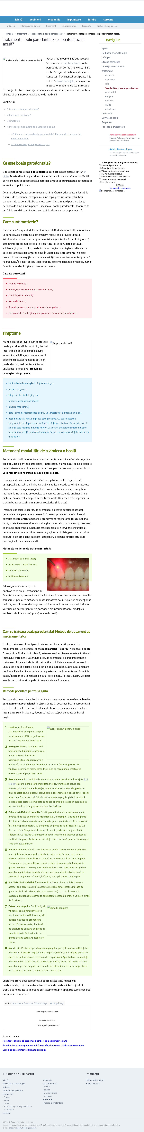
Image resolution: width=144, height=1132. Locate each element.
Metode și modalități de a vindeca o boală (31, 126)
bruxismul (109, 75)
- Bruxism (7, 1097)
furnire (92, 19)
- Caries (6, 1103)
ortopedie (54, 19)
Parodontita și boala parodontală (46, 33)
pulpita (108, 104)
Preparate (86, 25)
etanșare (109, 96)
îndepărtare (110, 109)
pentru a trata (72, 63)
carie (107, 83)
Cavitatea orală (69, 25)
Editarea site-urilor (95, 1080)
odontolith (110, 79)
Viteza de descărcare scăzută (115, 170)
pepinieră (35, 19)
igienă (18, 19)
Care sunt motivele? (19, 115)
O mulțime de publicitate (113, 168)
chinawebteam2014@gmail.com (22, 1128)
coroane (108, 19)
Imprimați (58, 1003)
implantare (74, 19)
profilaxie (109, 100)
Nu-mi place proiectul (111, 173)
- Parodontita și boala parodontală (17, 1106)
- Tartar (6, 1100)
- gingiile (46, 1089)
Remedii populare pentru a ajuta (30, 144)
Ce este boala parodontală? (23, 109)
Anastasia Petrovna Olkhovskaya (29, 1003)
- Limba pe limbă (50, 1093)
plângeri (11, 25)
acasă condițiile (65, 81)
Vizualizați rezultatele (120, 187)
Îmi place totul (108, 182)
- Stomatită (47, 1096)
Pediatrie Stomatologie (114, 52)
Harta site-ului (93, 1083)
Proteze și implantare (107, 25)
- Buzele (46, 1086)
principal (9, 33)
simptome (13, 120)
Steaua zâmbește (111, 61)
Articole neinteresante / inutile (115, 176)
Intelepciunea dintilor (30, 25)
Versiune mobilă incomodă (113, 179)
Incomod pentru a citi (111, 165)
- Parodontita (8, 1109)
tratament (51, 25)
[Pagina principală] (8, 19)
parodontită (110, 92)
